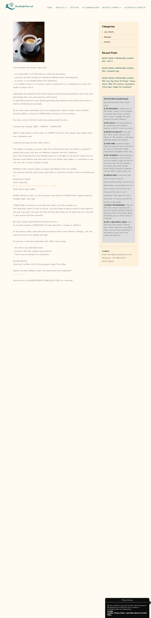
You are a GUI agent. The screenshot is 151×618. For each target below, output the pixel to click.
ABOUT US (60, 7)
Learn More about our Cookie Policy (127, 614)
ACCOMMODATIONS (90, 7)
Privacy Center (119, 613)
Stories (107, 42)
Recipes (107, 37)
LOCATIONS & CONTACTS (134, 7)
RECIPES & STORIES (110, 7)
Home (49, 7)
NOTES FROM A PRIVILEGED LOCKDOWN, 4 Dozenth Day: (118, 69)
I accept (110, 611)
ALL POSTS (109, 32)
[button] (61, 7)
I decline (110, 613)
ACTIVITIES (74, 7)
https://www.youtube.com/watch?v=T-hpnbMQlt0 (34, 185)
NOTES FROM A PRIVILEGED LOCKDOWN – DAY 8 (118, 60)
